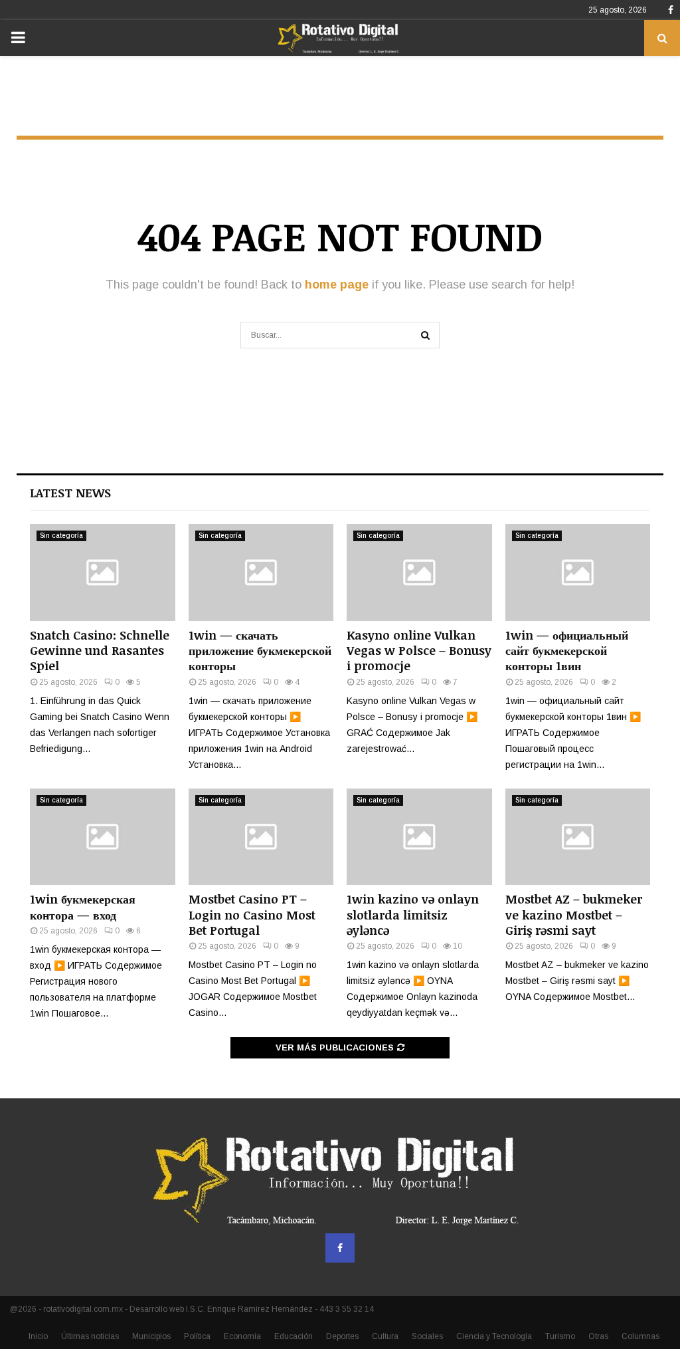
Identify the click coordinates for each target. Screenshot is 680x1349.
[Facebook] (340, 1248)
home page (337, 284)
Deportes (342, 1336)
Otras (598, 1336)
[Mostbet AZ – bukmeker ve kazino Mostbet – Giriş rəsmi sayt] (578, 837)
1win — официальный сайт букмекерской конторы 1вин (566, 650)
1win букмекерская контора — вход (82, 906)
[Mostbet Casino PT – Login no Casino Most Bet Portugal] (261, 837)
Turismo (560, 1336)
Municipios (151, 1336)
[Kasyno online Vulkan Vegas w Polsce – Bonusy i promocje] (419, 572)
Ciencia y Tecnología (494, 1336)
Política (197, 1336)
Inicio (38, 1336)
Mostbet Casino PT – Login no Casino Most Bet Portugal (252, 914)
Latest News (70, 493)
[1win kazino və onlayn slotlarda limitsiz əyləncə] (419, 837)
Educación (293, 1336)
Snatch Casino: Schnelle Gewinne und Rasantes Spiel (99, 650)
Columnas (640, 1336)
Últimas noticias (90, 1336)
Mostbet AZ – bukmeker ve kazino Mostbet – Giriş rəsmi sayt (573, 914)
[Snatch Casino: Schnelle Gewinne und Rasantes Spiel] (102, 572)
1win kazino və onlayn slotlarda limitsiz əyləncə (413, 914)
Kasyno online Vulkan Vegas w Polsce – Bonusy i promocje (419, 650)
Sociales (427, 1336)
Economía (242, 1336)
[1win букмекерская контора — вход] (102, 837)
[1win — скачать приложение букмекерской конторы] (261, 572)
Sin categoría (61, 535)
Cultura (385, 1336)
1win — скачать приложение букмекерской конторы (260, 650)
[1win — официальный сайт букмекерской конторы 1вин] (578, 572)
